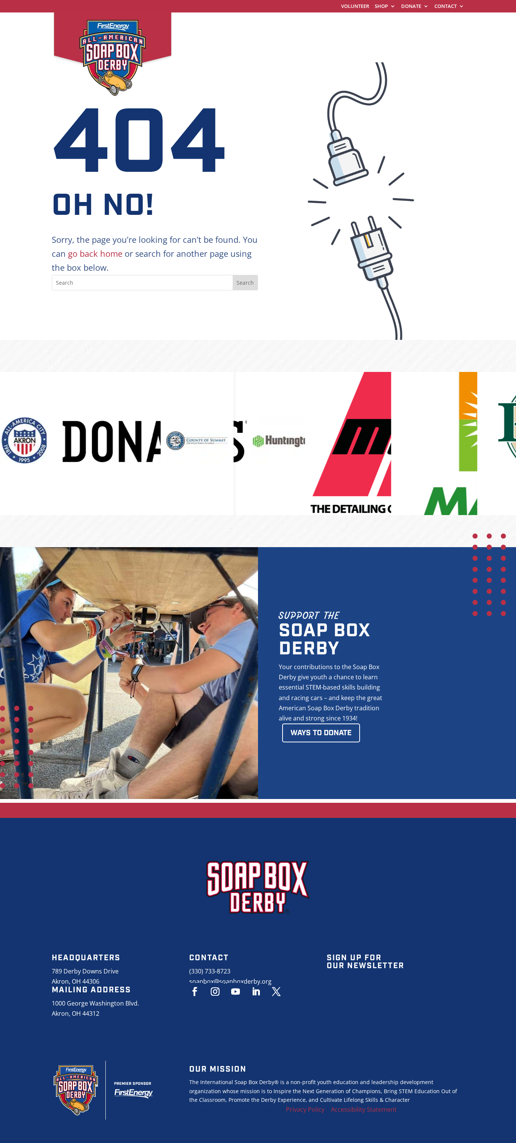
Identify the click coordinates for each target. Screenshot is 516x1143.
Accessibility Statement (364, 1109)
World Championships (219, 24)
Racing (339, 24)
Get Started (292, 24)
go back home (95, 253)
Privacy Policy (305, 1109)
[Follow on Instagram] (215, 991)
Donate (411, 6)
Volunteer (355, 6)
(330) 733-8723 (209, 971)
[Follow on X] (276, 991)
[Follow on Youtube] (235, 991)
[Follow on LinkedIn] (256, 991)
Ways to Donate (321, 733)
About (192, 38)
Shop (381, 6)
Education (384, 24)
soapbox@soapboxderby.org (230, 981)
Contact (445, 6)
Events (429, 24)
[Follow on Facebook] (195, 991)
